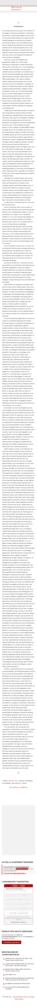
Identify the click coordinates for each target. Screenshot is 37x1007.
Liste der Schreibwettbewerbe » (15, 873)
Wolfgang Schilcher (13, 780)
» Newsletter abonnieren (11, 942)
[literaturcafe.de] (18, 8)
